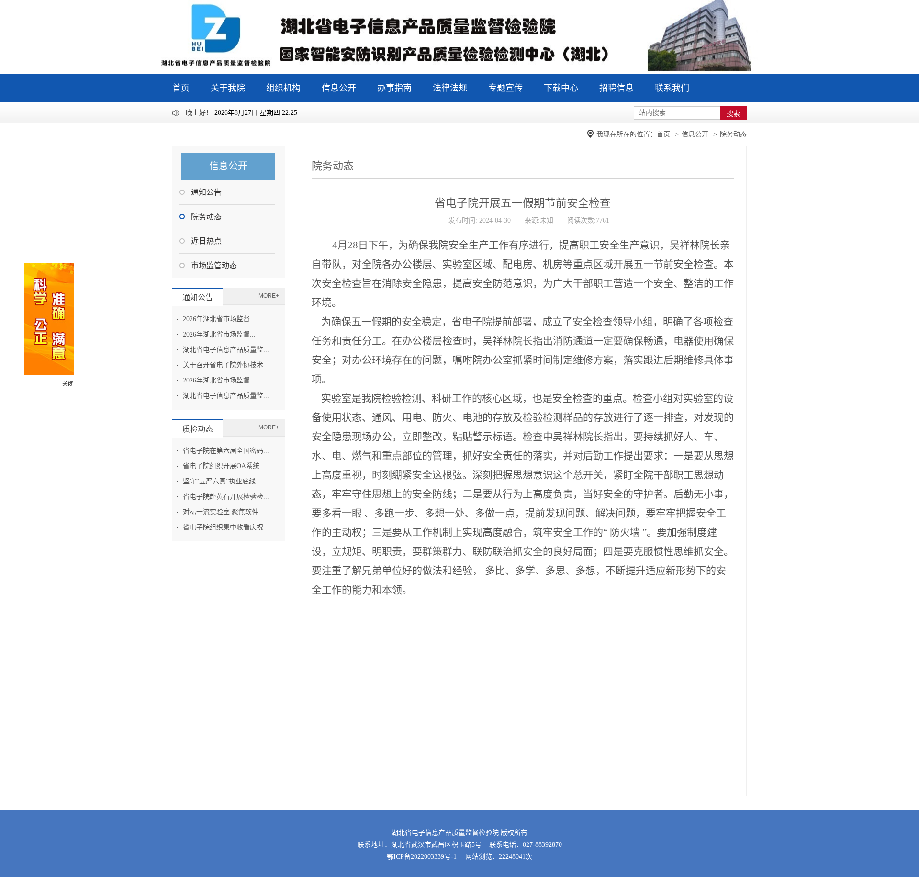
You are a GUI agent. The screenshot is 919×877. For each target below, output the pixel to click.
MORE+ (268, 295)
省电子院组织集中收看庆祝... (226, 527)
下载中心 (561, 88)
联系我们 (672, 88)
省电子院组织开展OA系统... (224, 466)
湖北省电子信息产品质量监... (226, 349)
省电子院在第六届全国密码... (226, 450)
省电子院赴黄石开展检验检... (226, 496)
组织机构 (283, 88)
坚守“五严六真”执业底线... (222, 481)
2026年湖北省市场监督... (219, 319)
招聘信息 (616, 88)
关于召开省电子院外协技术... (226, 365)
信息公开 (339, 88)
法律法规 (450, 88)
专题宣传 (505, 88)
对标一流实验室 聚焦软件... (223, 512)
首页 (181, 88)
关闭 (68, 384)
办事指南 (394, 88)
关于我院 (228, 88)
